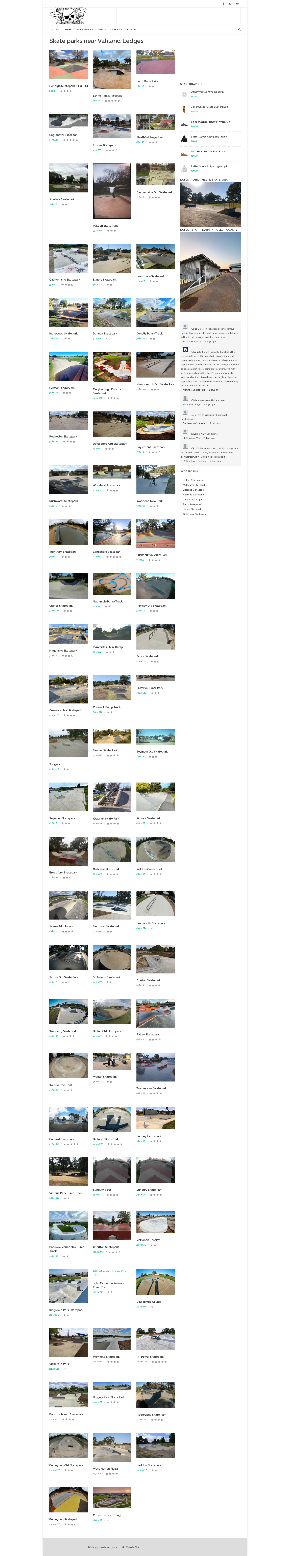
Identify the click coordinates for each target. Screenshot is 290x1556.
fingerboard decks (210, 377)
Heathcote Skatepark (150, 276)
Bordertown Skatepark (195, 423)
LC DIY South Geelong (195, 461)
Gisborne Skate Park (106, 869)
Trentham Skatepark (63, 551)
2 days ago (210, 341)
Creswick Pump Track (107, 707)
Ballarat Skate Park (106, 1139)
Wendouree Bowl (60, 1085)
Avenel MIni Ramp (60, 926)
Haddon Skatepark (148, 1465)
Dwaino (195, 433)
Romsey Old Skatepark (151, 605)
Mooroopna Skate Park (151, 1414)
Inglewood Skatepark (63, 333)
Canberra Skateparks (194, 499)
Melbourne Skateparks (195, 484)
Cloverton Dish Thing (107, 1515)
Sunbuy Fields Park (148, 1136)
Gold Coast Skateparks (195, 514)
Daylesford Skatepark (150, 447)
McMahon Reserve (148, 1240)
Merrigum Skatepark (106, 926)
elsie (194, 414)
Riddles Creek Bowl (149, 869)
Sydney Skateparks (193, 480)
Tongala (54, 764)
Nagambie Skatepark (63, 650)
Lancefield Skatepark (107, 551)
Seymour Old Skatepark (152, 751)
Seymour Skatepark (62, 818)
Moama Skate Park (105, 750)
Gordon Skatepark (148, 980)
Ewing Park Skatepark (107, 95)
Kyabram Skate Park (106, 818)
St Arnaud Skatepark (106, 977)
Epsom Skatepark (104, 145)
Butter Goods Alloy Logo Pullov (209, 136)
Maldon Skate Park (105, 225)
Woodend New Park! (149, 501)
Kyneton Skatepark (62, 387)
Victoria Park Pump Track (65, 1193)
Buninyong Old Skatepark (66, 1465)
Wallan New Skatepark (151, 1088)
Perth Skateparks (192, 504)
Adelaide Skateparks (193, 494)
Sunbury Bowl (102, 1189)
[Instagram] (230, 3)
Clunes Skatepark (61, 605)
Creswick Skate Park (149, 688)
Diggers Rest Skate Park (109, 1397)
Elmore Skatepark (104, 279)
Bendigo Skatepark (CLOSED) (68, 86)
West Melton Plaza (105, 1468)
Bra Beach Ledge (192, 404)
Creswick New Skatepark (65, 710)
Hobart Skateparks (193, 509)
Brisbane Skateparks (193, 489)
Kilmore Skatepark (148, 818)
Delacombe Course (148, 1301)
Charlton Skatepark (106, 1247)
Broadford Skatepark (63, 872)
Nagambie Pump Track (108, 601)
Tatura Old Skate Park (63, 977)
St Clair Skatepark (192, 341)
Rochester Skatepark (63, 436)
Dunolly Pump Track (149, 333)
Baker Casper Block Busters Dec (209, 107)
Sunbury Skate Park (149, 1189)
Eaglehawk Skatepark (63, 135)
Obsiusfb (196, 351)
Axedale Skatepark (62, 199)
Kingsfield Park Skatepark (66, 1310)
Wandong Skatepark (63, 1031)
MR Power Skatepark (150, 1356)
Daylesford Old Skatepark (110, 443)
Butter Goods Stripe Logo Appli (209, 166)
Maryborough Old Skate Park (155, 384)
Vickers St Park (59, 1364)
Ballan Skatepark (147, 1034)
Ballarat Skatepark (61, 1139)
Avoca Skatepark (147, 656)
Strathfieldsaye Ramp (150, 137)
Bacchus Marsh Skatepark (66, 1414)
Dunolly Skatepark (105, 333)
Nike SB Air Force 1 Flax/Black (208, 151)
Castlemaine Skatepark (64, 279)
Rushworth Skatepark (63, 501)
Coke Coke (197, 328)
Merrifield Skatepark (106, 1356)
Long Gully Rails (147, 81)
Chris (194, 400)
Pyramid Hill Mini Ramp (108, 647)
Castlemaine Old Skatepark (154, 192)
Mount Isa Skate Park (194, 389)
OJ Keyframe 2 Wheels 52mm (207, 92)
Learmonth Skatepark (150, 923)
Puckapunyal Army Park (151, 555)
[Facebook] (223, 3)
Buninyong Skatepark (63, 1519)
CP (193, 448)
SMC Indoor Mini (191, 437)
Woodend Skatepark (106, 485)
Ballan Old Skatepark (107, 1031)
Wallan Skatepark (105, 1076)
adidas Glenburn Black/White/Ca (210, 121)
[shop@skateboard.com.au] (237, 3)
